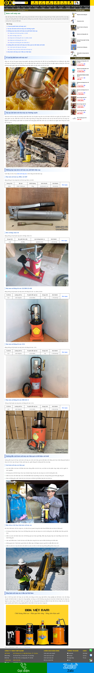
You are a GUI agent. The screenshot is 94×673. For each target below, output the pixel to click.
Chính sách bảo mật (48, 657)
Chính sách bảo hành (49, 655)
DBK (84, 63)
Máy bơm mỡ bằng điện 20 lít (83, 68)
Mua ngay (64, 185)
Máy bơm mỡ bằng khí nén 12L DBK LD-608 (21, 38)
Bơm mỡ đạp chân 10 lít (81, 97)
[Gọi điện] (90, 650)
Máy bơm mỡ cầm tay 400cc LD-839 (19, 33)
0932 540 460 (16, 660)
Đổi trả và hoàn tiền (48, 660)
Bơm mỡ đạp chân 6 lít (16, 35)
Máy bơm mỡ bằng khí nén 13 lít (18, 40)
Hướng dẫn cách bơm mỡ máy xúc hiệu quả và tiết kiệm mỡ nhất (26, 45)
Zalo (69, 660)
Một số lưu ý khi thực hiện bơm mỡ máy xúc (21, 49)
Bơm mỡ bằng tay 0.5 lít (81, 117)
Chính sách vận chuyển (49, 653)
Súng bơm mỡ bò (80, 21)
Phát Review (27, 647)
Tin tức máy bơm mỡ (13, 10)
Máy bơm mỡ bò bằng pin (82, 14)
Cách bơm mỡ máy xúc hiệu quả (18, 47)
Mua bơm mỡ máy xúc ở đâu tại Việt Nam (19, 52)
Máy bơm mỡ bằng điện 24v (82, 34)
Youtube (70, 655)
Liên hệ (84, 655)
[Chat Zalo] (90, 655)
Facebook (70, 653)
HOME (6, 10)
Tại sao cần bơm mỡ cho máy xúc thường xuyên (21, 28)
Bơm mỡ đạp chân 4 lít (81, 110)
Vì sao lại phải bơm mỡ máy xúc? (17, 26)
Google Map (71, 657)
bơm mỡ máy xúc (22, 173)
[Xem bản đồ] (90, 660)
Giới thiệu (85, 653)
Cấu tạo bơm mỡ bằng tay (82, 47)
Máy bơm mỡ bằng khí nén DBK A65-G (19, 42)
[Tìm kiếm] (26, 2)
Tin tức (84, 657)
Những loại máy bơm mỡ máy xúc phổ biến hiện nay (22, 31)
